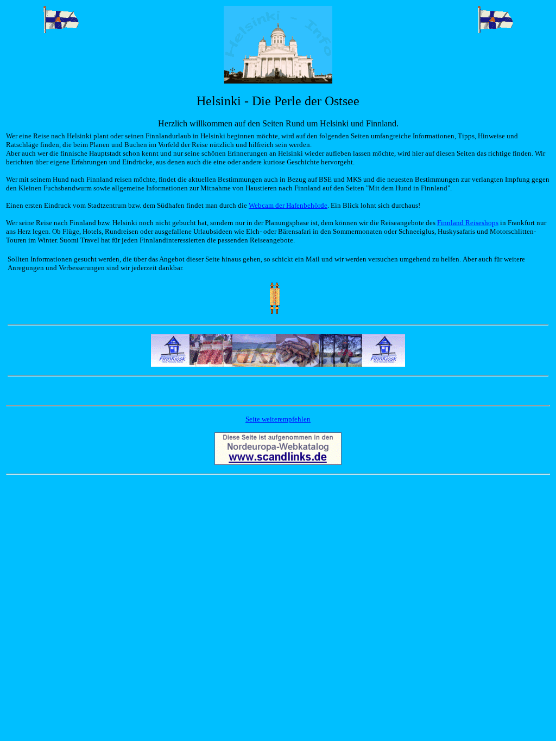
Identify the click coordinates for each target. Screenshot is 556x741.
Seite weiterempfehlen (278, 419)
